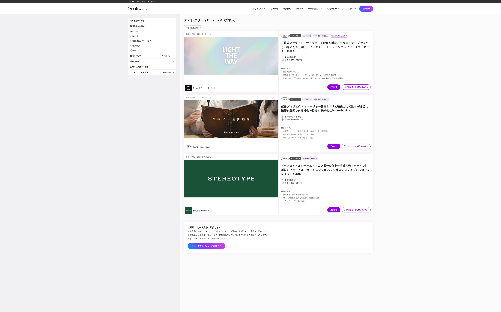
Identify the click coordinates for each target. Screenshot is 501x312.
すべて (135, 31)
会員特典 (287, 8)
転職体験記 (313, 8)
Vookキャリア (152, 1)
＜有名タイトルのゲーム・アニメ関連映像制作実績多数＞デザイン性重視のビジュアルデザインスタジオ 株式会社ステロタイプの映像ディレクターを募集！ (325, 170)
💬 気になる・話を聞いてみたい (356, 87)
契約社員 (136, 46)
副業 (135, 50)
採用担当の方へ (333, 8)
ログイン (352, 8)
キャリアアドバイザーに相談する (206, 246)
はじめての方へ (259, 8)
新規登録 (366, 8)
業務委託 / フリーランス (142, 41)
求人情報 (274, 8)
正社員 (135, 36)
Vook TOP (131, 1)
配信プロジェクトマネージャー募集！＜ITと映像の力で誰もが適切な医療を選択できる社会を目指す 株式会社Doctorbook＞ (324, 108)
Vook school (141, 1)
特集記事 (299, 8)
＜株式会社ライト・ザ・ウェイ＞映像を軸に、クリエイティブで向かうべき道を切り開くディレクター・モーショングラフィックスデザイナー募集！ (325, 47)
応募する (333, 87)
